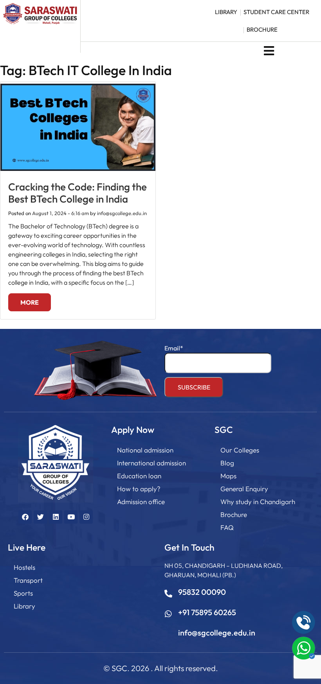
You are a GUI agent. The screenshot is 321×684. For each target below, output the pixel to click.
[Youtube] (71, 517)
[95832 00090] (168, 594)
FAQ (227, 527)
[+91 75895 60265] (168, 614)
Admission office (141, 501)
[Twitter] (40, 517)
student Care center (276, 12)
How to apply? (138, 489)
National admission (145, 450)
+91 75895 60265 (207, 612)
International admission (151, 463)
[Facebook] (25, 517)
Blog (227, 463)
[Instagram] (86, 517)
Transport (28, 580)
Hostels (24, 567)
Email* (173, 348)
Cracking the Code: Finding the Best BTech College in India (77, 192)
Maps (228, 476)
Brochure (233, 514)
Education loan (139, 476)
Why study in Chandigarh (257, 501)
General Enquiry (244, 489)
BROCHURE (262, 29)
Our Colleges (239, 450)
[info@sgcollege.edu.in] (168, 634)
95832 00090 (202, 592)
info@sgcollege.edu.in (122, 213)
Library (24, 606)
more (29, 302)
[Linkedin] (55, 517)
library (226, 12)
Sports (23, 593)
